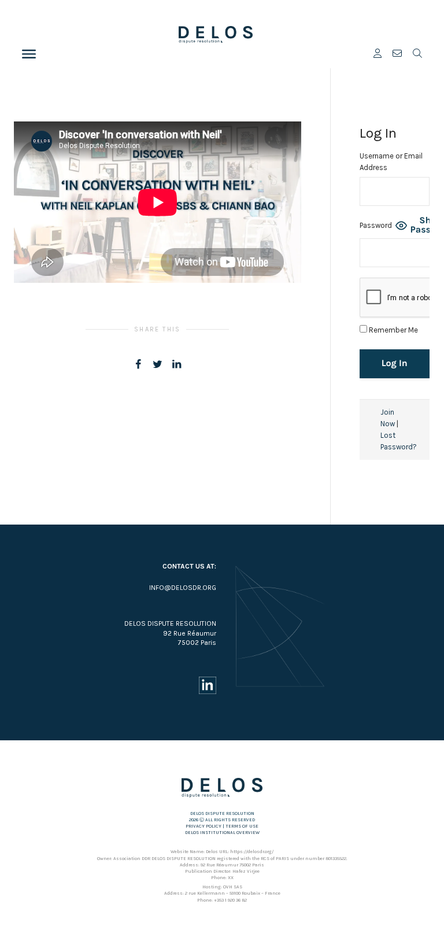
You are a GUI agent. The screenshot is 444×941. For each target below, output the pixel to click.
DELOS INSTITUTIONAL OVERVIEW (222, 832)
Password (376, 225)
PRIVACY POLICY (203, 826)
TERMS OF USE (241, 826)
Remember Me (392, 330)
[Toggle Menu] (29, 54)
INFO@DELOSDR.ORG (182, 588)
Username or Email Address (391, 162)
